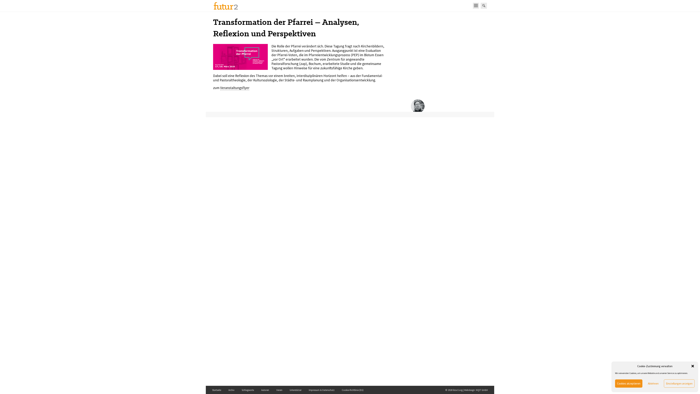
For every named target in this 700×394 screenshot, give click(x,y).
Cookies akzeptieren (628, 383)
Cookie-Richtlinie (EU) (352, 390)
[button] (693, 366)
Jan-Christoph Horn (444, 104)
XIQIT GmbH (482, 390)
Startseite (216, 390)
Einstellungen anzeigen (679, 383)
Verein (279, 390)
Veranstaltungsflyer (234, 88)
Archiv (231, 390)
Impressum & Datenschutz (322, 390)
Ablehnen (653, 383)
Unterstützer (296, 390)
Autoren (265, 390)
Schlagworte (248, 390)
